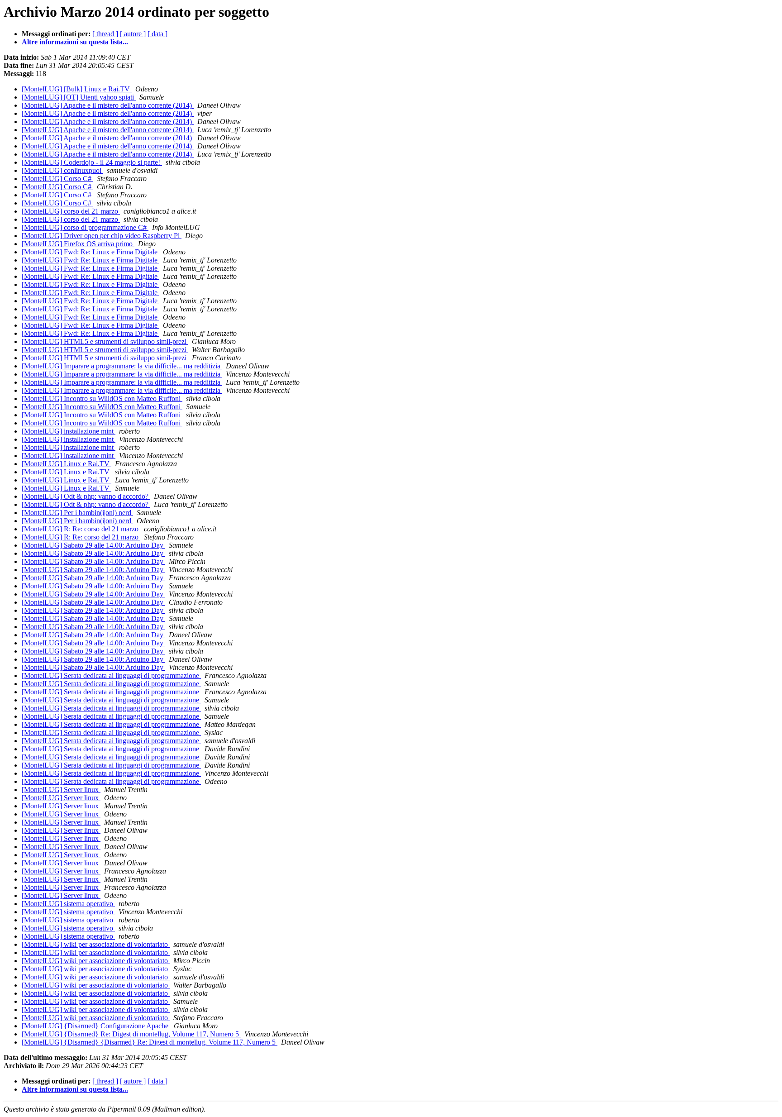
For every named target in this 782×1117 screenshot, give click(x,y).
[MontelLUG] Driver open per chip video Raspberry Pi (101, 235)
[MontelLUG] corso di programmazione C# (85, 227)
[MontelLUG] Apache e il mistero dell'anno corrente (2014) (108, 105)
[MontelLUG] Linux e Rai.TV (66, 464)
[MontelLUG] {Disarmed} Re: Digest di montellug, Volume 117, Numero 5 (131, 1034)
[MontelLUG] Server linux (61, 789)
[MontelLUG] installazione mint (68, 431)
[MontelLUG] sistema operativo (68, 903)
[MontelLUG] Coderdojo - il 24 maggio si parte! (92, 162)
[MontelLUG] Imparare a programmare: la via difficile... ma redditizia (122, 366)
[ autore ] (133, 34)
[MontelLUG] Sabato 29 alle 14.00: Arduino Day (93, 545)
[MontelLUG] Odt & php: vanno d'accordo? (86, 496)
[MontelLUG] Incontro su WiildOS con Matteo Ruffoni (102, 398)
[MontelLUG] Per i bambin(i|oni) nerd (77, 512)
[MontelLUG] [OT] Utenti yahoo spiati (79, 97)
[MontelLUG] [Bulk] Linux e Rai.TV (77, 89)
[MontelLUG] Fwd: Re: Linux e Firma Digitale (90, 252)
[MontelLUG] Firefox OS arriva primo (78, 244)
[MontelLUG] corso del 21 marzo (71, 211)
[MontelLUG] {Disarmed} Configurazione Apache (96, 1026)
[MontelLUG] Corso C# (57, 178)
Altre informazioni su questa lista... (75, 42)
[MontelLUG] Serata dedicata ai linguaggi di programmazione (111, 675)
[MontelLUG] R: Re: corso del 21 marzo (81, 529)
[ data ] (157, 34)
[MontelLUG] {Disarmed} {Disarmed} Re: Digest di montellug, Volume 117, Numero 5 (149, 1042)
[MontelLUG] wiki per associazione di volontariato (96, 944)
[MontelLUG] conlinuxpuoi (62, 170)
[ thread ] (105, 34)
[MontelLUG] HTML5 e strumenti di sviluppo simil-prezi (105, 341)
